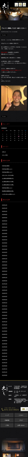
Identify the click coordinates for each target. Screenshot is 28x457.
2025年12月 (4, 205)
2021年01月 (4, 255)
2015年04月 (4, 312)
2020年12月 (4, 258)
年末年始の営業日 (5, 165)
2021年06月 (4, 242)
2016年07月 (4, 293)
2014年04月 (4, 343)
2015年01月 (4, 318)
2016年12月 (4, 290)
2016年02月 (4, 299)
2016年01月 (4, 302)
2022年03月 (4, 217)
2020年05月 (4, 268)
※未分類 (15, 31)
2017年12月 (4, 283)
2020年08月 (4, 264)
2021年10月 (4, 230)
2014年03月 (4, 346)
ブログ (21, 420)
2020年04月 (4, 271)
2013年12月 (4, 356)
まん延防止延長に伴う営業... (8, 181)
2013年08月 (4, 365)
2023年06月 (4, 214)
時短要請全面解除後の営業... (8, 191)
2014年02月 (4, 350)
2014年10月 (4, 324)
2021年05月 (4, 246)
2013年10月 (4, 362)
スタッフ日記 (5, 155)
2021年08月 (4, 236)
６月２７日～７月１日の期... (8, 175)
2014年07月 (4, 334)
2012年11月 (4, 372)
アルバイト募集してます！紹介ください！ (14, 28)
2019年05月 (4, 274)
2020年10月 (4, 261)
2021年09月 (4, 233)
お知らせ (4, 151)
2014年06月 (4, 337)
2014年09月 (4, 328)
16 (18, 136)
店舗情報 (7, 420)
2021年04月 (4, 249)
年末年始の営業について (7, 169)
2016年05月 (4, 296)
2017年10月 (4, 286)
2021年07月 (4, 239)
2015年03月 (4, 315)
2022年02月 (4, 220)
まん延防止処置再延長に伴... (8, 178)
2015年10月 (4, 305)
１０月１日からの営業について (8, 194)
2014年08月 (4, 331)
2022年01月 (4, 223)
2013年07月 (4, 368)
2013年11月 (4, 359)
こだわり (21, 415)
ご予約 (7, 425)
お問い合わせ (21, 425)
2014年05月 (4, 340)
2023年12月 (4, 211)
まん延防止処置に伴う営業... (8, 184)
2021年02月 (4, 252)
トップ (7, 415)
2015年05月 (4, 309)
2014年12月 (4, 321)
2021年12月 (4, 227)
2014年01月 (4, 353)
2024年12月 (4, 208)
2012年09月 (4, 375)
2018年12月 (4, 277)
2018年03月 (4, 280)
